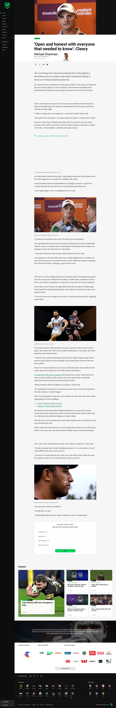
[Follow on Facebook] (34, 676)
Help (38, 704)
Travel (4, 18)
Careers (33, 704)
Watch (4, 15)
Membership (5, 41)
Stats (4, 29)
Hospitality (5, 47)
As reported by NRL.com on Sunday (47, 375)
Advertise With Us (49, 704)
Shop (3, 50)
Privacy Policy (27, 704)
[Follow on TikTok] (30, 676)
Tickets (4, 44)
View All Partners (65, 668)
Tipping (4, 35)
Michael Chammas (46, 54)
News (4, 12)
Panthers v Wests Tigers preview (50, 406)
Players (4, 26)
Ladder (4, 24)
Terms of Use (20, 704)
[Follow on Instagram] (41, 676)
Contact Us (42, 704)
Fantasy (4, 32)
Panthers (37, 38)
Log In (6, 705)
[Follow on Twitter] (37, 676)
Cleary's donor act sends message (50, 403)
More (4, 37)
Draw (4, 21)
